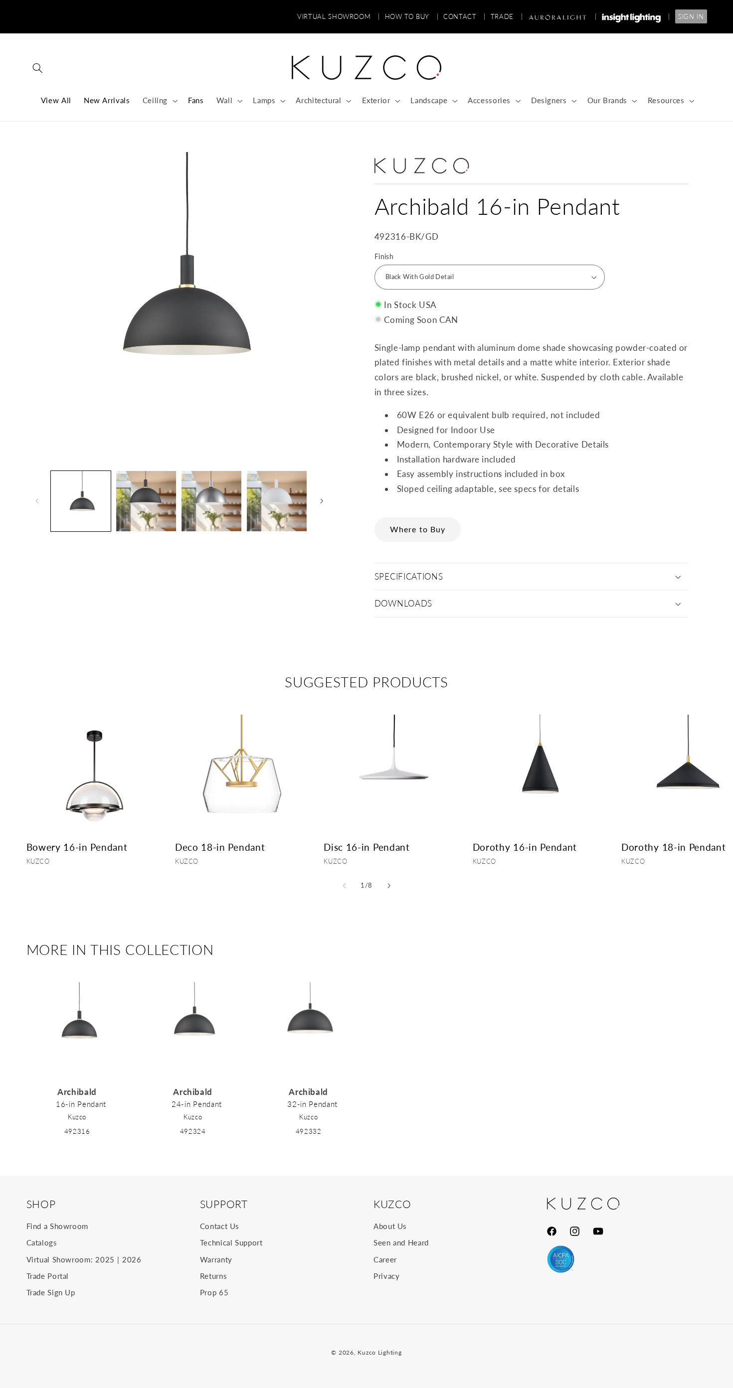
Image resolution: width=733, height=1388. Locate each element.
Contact (464, 16)
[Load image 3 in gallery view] (212, 501)
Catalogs (41, 1242)
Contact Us (219, 1226)
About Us (390, 1226)
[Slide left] (37, 501)
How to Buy (412, 16)
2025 (105, 1259)
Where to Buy (417, 529)
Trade (507, 16)
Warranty (216, 1259)
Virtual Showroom (338, 16)
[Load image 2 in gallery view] (146, 501)
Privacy (386, 1275)
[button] (37, 67)
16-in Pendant (81, 1103)
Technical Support (231, 1242)
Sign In (691, 16)
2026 (132, 1259)
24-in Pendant (197, 1103)
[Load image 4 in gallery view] (277, 501)
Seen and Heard (401, 1242)
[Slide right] (322, 501)
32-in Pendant (312, 1103)
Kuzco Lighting (379, 1352)
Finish (384, 257)
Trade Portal (47, 1275)
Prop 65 (214, 1292)
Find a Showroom (57, 1226)
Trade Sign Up (50, 1292)
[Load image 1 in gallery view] (81, 501)
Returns (213, 1275)
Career (385, 1259)
